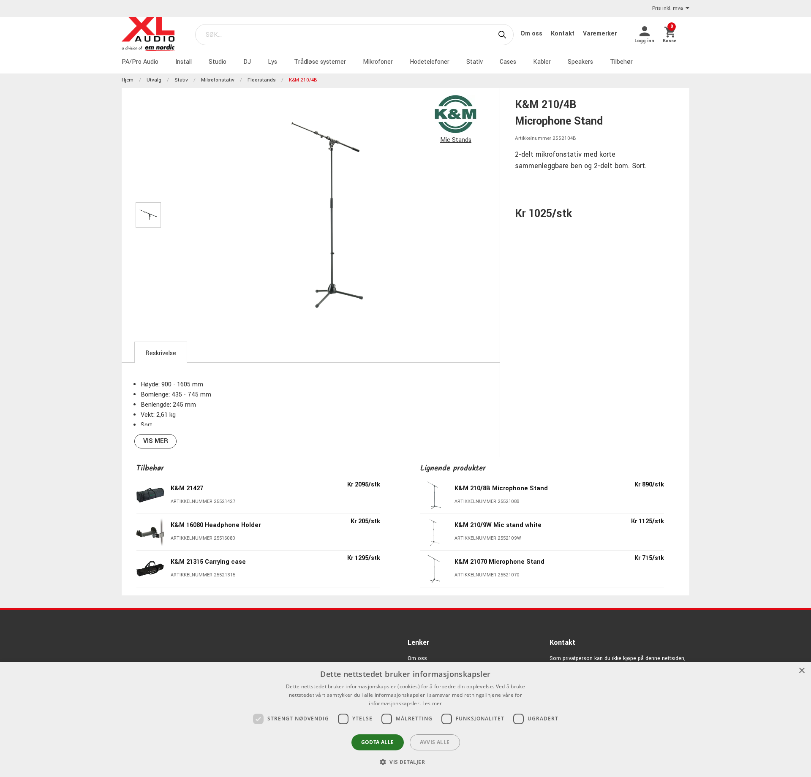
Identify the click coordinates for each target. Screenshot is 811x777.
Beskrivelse (160, 353)
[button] (405, 762)
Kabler (542, 61)
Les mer (432, 703)
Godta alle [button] (377, 742)
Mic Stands (455, 140)
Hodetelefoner (429, 61)
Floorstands (262, 80)
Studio (217, 61)
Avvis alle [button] (435, 742)
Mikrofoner (378, 61)
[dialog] (405, 719)
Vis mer (155, 441)
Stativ (474, 61)
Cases (508, 61)
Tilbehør (621, 61)
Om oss (532, 33)
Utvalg (154, 80)
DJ (247, 61)
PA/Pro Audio (140, 61)
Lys (272, 61)
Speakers (580, 61)
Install (183, 61)
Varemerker (600, 33)
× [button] (801, 671)
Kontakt (563, 33)
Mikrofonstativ (217, 80)
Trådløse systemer (320, 61)
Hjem (127, 80)
